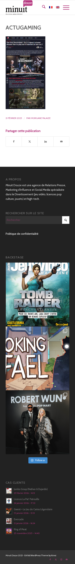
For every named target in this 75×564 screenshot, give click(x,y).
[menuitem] (42, 7)
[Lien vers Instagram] (61, 559)
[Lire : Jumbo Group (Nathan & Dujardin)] (9, 491)
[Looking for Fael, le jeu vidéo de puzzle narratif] (37, 358)
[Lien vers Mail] (66, 559)
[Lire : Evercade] (9, 521)
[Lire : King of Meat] (9, 531)
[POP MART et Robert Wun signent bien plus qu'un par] (37, 422)
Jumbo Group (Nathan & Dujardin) (31, 489)
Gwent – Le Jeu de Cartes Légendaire (33, 509)
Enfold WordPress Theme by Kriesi (40, 555)
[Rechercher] (42, 7)
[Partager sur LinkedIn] (45, 142)
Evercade (19, 519)
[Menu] (64, 7)
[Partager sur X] (30, 142)
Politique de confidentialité (22, 233)
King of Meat (20, 529)
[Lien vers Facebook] (50, 559)
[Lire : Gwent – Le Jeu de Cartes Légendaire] (9, 511)
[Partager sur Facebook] (14, 142)
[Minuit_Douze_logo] (31, 7)
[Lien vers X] (55, 559)
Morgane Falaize (41, 118)
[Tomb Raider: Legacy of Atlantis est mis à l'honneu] (37, 294)
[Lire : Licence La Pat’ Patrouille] (9, 501)
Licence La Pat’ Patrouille (26, 499)
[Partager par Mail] (61, 142)
